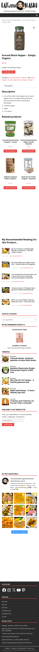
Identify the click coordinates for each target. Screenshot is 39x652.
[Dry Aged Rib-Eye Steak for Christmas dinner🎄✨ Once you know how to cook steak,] (7, 498)
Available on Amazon (19, 346)
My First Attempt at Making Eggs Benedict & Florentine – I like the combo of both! (22, 250)
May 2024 (4, 601)
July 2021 (4, 617)
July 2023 (4, 604)
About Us (7, 648)
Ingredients (17, 80)
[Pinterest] (23, 590)
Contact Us (14, 648)
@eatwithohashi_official (18, 481)
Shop (8, 20)
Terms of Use (30, 648)
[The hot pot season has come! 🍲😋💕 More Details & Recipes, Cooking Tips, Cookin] (19, 510)
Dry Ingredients (16, 20)
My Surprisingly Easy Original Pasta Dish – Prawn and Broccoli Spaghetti (23, 263)
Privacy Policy (22, 648)
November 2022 (6, 611)
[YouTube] (18, 590)
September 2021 (6, 613)
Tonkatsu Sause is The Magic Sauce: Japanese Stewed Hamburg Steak (23, 289)
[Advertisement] (19, 214)
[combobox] (19, 320)
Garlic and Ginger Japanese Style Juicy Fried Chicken (17, 643)
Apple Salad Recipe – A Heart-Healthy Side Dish (15, 639)
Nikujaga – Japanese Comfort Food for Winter (15, 625)
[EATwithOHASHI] (19, 12)
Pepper (30, 80)
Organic (24, 77)
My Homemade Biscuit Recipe (10, 636)
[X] (14, 590)
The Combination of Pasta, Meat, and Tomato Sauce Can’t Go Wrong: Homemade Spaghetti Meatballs (24, 276)
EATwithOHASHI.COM (17, 256)
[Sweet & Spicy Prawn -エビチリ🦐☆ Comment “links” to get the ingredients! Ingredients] (7, 522)
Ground (10, 80)
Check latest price (8, 72)
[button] (36, 15)
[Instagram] (9, 590)
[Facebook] (4, 590)
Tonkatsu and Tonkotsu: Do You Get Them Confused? (17, 633)
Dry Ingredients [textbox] (19, 320)
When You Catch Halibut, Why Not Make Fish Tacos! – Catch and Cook (23, 301)
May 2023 (4, 607)
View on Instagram (21, 532)
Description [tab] (8, 86)
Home (4, 20)
